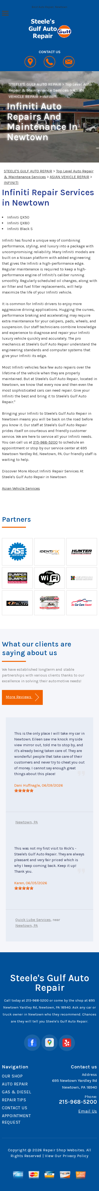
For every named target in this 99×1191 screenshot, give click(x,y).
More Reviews (19, 697)
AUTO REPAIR (15, 1084)
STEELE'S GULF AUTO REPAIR (35, 84)
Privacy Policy (75, 1155)
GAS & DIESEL (16, 1092)
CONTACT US (14, 1107)
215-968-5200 (45, 442)
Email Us (87, 1111)
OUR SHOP (12, 1076)
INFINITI (50, 96)
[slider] (23, 790)
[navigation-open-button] (5, 12)
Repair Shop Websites (63, 1150)
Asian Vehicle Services (21, 488)
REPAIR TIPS (14, 1100)
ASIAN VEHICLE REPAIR (69, 177)
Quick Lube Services (33, 919)
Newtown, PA (26, 822)
